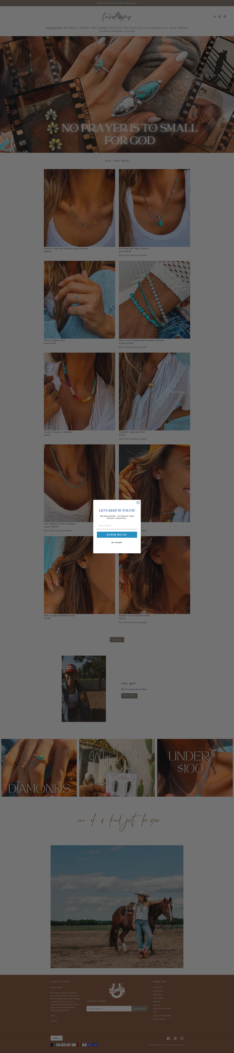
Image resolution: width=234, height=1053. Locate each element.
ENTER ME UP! (117, 534)
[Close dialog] (138, 502)
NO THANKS (117, 542)
